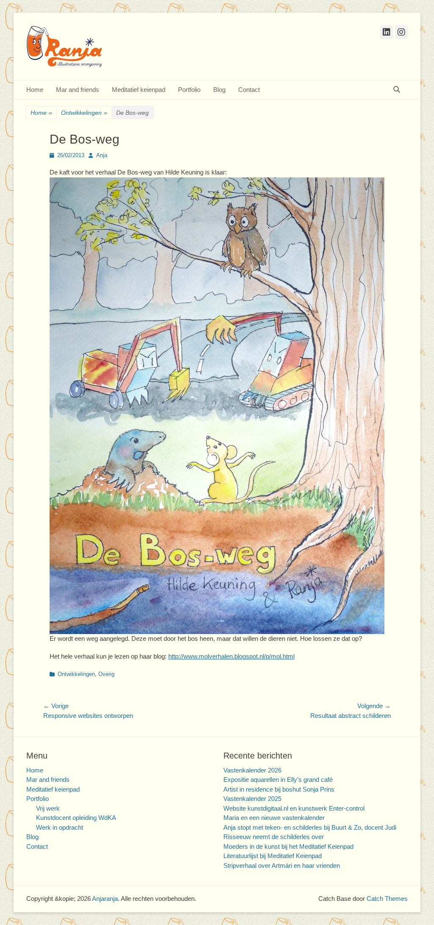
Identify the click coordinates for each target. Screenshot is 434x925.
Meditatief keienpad (138, 89)
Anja (101, 155)
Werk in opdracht (59, 827)
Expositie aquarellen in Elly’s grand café (278, 779)
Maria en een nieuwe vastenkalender (274, 817)
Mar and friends (77, 89)
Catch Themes (387, 898)
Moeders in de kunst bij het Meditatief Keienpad (288, 846)
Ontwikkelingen (84, 112)
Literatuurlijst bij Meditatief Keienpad (272, 855)
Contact (249, 89)
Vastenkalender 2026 (252, 770)
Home (34, 89)
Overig (106, 674)
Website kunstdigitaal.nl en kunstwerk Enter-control (293, 808)
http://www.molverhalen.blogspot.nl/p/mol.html (231, 656)
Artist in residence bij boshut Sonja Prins (278, 789)
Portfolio (189, 89)
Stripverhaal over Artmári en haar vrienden (281, 865)
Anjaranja (105, 898)
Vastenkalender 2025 (252, 798)
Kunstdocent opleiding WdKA (76, 817)
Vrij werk (48, 808)
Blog (219, 89)
